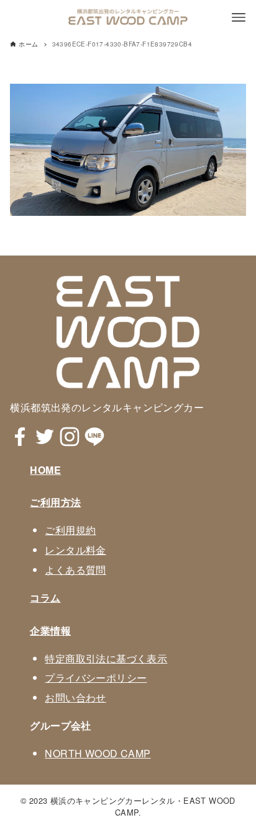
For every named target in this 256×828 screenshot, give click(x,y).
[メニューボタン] (238, 17)
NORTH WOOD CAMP (97, 753)
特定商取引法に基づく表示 (106, 658)
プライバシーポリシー (96, 677)
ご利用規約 (70, 530)
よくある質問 (75, 570)
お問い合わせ (75, 697)
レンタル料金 (75, 550)
